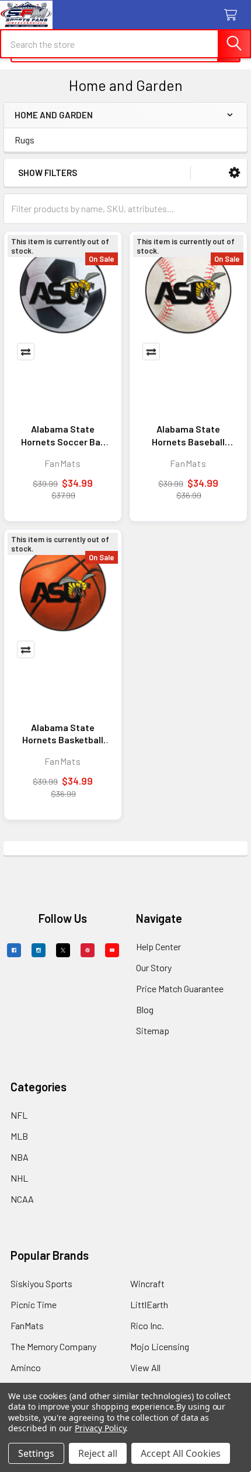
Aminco (26, 1367)
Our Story (154, 967)
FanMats (27, 1325)
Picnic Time (34, 1304)
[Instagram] (39, 950)
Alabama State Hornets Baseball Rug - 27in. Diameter (188, 435)
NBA (20, 1156)
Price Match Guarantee (180, 988)
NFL (19, 1114)
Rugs (24, 139)
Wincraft (147, 1283)
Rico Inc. (147, 1325)
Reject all (97, 1453)
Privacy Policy (100, 1428)
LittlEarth (149, 1304)
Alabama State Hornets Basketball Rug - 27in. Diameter (63, 734)
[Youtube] (112, 950)
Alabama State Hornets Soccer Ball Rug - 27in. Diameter (63, 435)
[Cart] (233, 15)
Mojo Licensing (159, 1346)
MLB (19, 1135)
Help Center (158, 946)
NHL (19, 1177)
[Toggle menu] (16, 16)
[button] (234, 173)
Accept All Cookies (181, 1453)
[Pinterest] (88, 950)
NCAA (22, 1198)
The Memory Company (53, 1346)
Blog (145, 1009)
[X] (63, 950)
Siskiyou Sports (41, 1283)
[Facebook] (14, 950)
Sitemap (152, 1030)
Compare (25, 351)
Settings (36, 1453)
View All (145, 1367)
